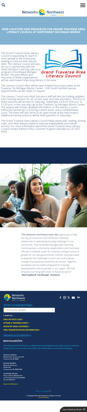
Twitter (69, 297)
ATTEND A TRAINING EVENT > (16, 323)
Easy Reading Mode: (74, 409)
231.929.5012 (10, 380)
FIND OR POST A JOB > (13, 319)
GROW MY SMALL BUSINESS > (16, 326)
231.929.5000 (20, 378)
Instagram (65, 298)
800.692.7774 (18, 376)
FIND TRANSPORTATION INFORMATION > (21, 330)
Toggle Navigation (82, 5)
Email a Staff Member (10, 384)
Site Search (3, 5)
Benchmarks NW (12, 340)
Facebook (60, 297)
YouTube (73, 297)
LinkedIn (78, 297)
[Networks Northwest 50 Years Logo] (43, 12)
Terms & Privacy (43, 397)
